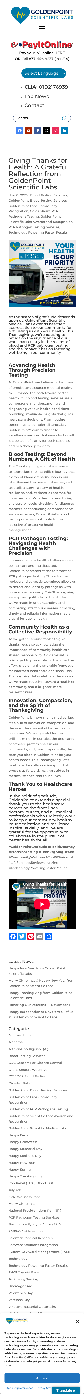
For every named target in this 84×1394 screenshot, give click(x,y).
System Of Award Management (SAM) (39, 1252)
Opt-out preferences (19, 1388)
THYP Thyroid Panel (24, 1272)
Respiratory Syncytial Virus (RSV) (35, 1224)
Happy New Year (22, 1163)
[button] (77, 1321)
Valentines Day (21, 1293)
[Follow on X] (46, 130)
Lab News (36, 96)
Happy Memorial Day (25, 1149)
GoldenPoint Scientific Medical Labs (38, 1128)
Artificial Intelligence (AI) (28, 1049)
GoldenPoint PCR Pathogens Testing (38, 1109)
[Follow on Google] (19, 130)
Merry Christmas (22, 1204)
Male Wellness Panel (25, 1197)
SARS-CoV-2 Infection (26, 1231)
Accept (42, 1378)
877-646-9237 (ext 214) (49, 59)
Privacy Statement (47, 1388)
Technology (18, 1259)
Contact (34, 105)
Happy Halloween (23, 1142)
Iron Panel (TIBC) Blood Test (31, 1183)
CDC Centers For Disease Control (35, 1063)
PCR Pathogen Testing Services (34, 227)
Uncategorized (20, 1286)
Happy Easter (19, 1135)
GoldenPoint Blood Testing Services (38, 201)
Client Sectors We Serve (28, 1070)
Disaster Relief (20, 1083)
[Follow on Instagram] (55, 130)
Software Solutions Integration (33, 1245)
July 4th (15, 1190)
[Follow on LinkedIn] (64, 130)
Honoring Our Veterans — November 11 (40, 1005)
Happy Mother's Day (25, 1156)
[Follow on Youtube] (28, 130)
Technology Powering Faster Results (38, 232)
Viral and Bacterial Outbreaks (32, 1307)
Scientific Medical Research (31, 1238)
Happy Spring (20, 1170)
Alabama (16, 1042)
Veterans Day (19, 1300)
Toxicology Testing (23, 1279)
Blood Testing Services (48, 195)
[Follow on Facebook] (37, 130)
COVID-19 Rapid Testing (28, 1076)
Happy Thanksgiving (25, 1176)
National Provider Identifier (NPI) (35, 1211)
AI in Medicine (20, 1035)
